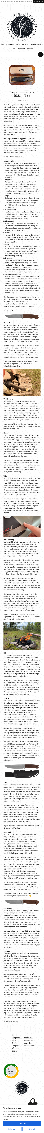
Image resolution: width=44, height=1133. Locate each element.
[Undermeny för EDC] (19, 44)
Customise (11, 1129)
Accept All (22, 1123)
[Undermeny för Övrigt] (15, 48)
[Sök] (40, 54)
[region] (22, 1119)
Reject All (32, 1129)
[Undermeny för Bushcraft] (13, 44)
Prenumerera (38, 1)
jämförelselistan (11, 304)
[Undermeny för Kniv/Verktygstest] (42, 44)
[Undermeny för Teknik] (27, 44)
